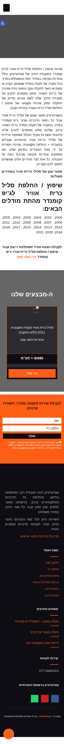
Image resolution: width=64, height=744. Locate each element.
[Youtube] (45, 699)
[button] (6, 8)
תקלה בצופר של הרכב (44, 632)
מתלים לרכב (52, 595)
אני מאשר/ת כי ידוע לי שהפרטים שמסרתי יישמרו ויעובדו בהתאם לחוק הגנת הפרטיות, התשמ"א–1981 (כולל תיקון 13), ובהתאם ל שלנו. (34, 445)
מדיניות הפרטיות (25, 447)
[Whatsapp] (35, 699)
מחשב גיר (53, 569)
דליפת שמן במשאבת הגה (42, 643)
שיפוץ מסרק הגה (49, 575)
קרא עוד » (54, 626)
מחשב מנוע (52, 562)
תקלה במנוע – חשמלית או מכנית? (37, 621)
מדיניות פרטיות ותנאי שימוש (40, 536)
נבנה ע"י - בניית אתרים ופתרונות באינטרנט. (32, 716)
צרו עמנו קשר (26, 256)
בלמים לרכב (52, 588)
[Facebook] (55, 699)
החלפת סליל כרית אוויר (45, 582)
